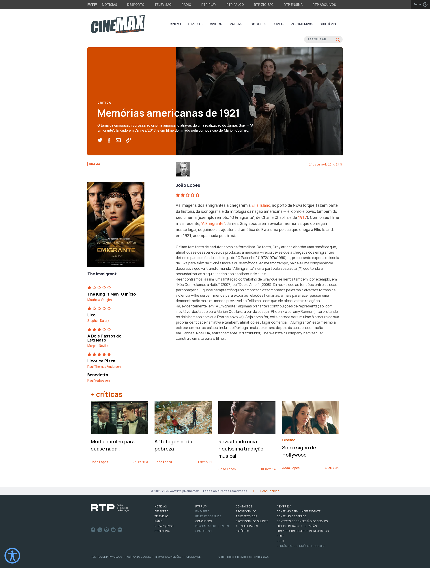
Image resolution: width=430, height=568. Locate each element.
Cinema (176, 24)
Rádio (186, 5)
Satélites (242, 531)
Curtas (278, 24)
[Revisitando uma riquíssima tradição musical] (246, 418)
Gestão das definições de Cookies (301, 546)
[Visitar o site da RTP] (92, 4)
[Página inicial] (118, 24)
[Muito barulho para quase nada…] (119, 417)
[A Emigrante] (115, 225)
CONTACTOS (244, 506)
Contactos (203, 531)
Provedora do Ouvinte (252, 521)
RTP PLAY (201, 506)
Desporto (135, 5)
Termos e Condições (168, 556)
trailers (235, 24)
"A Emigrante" (213, 223)
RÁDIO (159, 521)
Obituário (328, 24)
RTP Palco (235, 5)
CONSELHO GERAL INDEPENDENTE (298, 511)
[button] (102, 140)
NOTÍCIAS (161, 506)
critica (216, 24)
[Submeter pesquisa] (338, 39)
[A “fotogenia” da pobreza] (183, 418)
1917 (302, 217)
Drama (94, 164)
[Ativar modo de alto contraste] (12, 556)
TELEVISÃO (161, 516)
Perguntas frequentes (212, 526)
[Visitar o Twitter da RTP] (99, 529)
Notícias (109, 5)
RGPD (280, 541)
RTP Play (208, 5)
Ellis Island (261, 205)
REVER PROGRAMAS (208, 516)
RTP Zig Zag (264, 5)
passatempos (302, 24)
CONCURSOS (203, 521)
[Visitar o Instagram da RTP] (106, 529)
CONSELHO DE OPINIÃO (291, 516)
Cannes (188, 333)
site (201, 338)
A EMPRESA (284, 506)
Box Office (257, 24)
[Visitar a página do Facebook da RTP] (93, 529)
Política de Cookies (138, 556)
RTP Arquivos (324, 5)
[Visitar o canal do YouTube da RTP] (113, 529)
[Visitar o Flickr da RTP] (120, 529)
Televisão (163, 5)
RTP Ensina (293, 5)
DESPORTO (161, 511)
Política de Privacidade (106, 556)
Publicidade (192, 556)
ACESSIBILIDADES (247, 526)
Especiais (196, 24)
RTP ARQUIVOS (164, 526)
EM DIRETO (202, 511)
